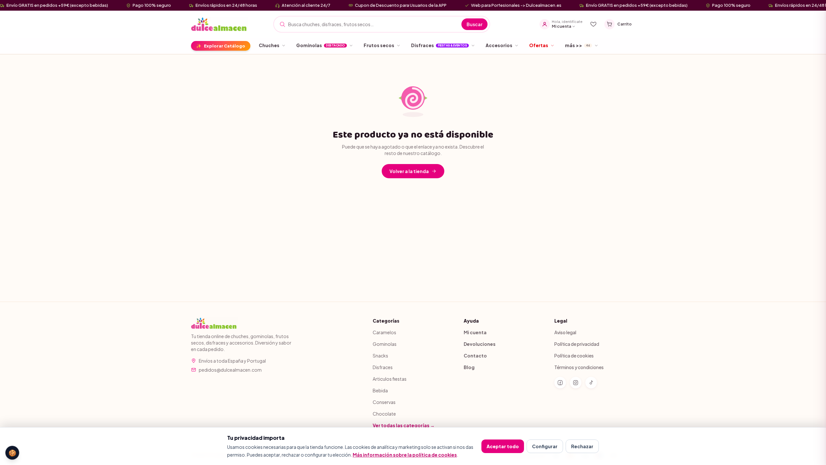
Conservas (384, 402)
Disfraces (383, 367)
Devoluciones (480, 344)
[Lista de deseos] (593, 24)
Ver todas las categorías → (404, 425)
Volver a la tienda (409, 171)
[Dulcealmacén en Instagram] (575, 382)
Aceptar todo (503, 446)
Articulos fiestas (390, 379)
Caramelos (384, 332)
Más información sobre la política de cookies (405, 455)
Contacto (475, 355)
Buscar (474, 24)
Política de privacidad (576, 344)
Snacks (380, 355)
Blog (469, 367)
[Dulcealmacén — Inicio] (219, 24)
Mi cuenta (475, 332)
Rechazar (582, 446)
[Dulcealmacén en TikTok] (591, 382)
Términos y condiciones (579, 367)
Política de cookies (574, 355)
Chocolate (384, 414)
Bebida (380, 390)
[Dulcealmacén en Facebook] (560, 382)
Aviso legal (565, 332)
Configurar (545, 446)
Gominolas (385, 344)
